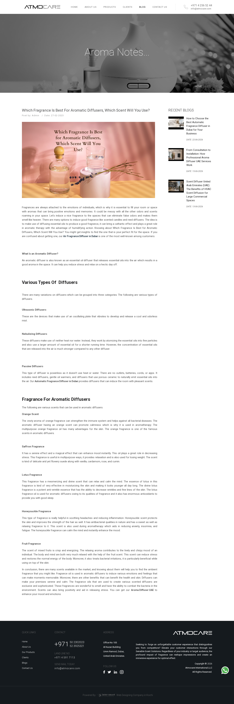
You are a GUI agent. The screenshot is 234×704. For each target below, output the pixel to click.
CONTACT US (159, 7)
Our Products (28, 652)
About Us (26, 647)
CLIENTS (127, 7)
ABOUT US (91, 7)
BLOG (142, 7)
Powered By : (99, 695)
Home (74, 7)
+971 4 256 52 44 (201, 5)
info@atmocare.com (201, 9)
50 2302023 (77, 642)
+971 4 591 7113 (64, 657)
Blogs (24, 663)
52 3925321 (77, 646)
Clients (25, 657)
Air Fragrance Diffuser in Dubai (80, 236)
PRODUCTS (109, 7)
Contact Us (27, 668)
